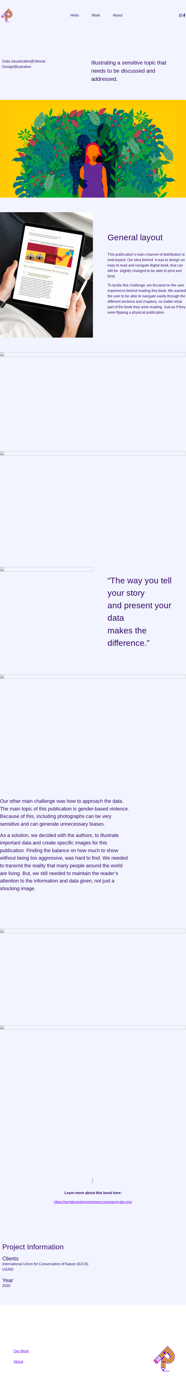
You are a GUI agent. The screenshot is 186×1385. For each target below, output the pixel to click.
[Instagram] (180, 15)
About (117, 15)
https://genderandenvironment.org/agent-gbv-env (93, 1202)
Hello (74, 15)
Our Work (21, 1351)
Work (96, 15)
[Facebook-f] (184, 15)
